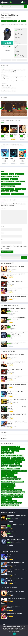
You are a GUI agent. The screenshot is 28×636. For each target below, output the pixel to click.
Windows (24, 20)
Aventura (7, 13)
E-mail (2, 233)
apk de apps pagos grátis (8, 453)
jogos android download (17, 481)
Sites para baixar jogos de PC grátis (10, 505)
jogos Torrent (19, 496)
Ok (14, 633)
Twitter (8, 60)
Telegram (19, 60)
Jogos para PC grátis (17, 494)
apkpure (17, 464)
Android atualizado (14, 447)
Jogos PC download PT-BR (8, 496)
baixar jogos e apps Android (8, 470)
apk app (12, 174)
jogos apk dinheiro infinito (8, 186)
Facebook (3, 60)
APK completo (14, 451)
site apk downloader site (17, 194)
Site (1, 239)
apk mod (19, 462)
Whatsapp (24, 60)
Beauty (9, 20)
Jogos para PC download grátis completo (11, 490)
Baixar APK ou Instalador (8, 43)
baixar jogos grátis (19, 181)
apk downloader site (6, 176)
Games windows (5, 481)
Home (2, 13)
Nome (2, 226)
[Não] (26, 630)
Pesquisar (24, 258)
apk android (4, 174)
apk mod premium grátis (8, 464)
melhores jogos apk (20, 189)
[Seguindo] (26, 108)
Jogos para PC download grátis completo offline (13, 492)
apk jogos (16, 176)
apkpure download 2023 (7, 181)
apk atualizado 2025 (19, 449)
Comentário (4, 208)
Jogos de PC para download (8, 486)
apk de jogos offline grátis (8, 455)
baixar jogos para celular (8, 475)
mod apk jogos (5, 191)
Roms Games (4, 435)
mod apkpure (14, 191)
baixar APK (4, 468)
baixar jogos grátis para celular (9, 473)
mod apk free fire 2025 (7, 503)
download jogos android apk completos (11, 184)
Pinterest (14, 60)
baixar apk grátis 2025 (14, 468)
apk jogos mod (5, 179)
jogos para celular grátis (7, 189)
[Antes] (1, 108)
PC (19, 20)
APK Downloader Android (17, 457)
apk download (19, 455)
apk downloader (20, 174)
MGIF (16, 30)
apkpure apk (14, 179)
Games (14, 20)
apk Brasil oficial (6, 451)
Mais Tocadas (4, 438)
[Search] (25, 6)
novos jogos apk (5, 194)
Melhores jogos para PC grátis (9, 501)
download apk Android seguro (9, 477)
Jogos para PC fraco (6, 494)
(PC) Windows (5, 447)
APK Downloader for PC (7, 460)
